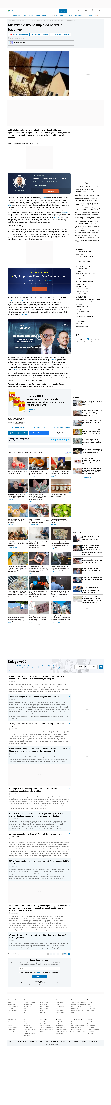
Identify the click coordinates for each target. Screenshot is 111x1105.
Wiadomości (11, 666)
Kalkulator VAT (80, 271)
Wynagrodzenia (28, 1004)
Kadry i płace (11, 1029)
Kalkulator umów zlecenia (83, 261)
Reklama (83, 1041)
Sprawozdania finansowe (77, 1010)
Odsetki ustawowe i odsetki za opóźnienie (88, 299)
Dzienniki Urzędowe (45, 1025)
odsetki (56, 217)
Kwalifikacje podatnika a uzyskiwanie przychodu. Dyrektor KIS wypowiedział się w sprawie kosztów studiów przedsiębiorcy (88, 199)
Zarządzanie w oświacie (30, 1029)
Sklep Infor (42, 1012)
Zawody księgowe (12, 1010)
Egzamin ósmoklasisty (29, 1033)
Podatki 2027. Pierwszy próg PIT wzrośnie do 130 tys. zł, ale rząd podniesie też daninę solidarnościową (87, 213)
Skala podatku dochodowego (78, 1031)
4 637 (64, 954)
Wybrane (96, 186)
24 (77, 339)
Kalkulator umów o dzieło (83, 264)
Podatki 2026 (78, 397)
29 (95, 339)
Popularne (80, 186)
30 (99, 339)
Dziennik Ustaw (44, 1021)
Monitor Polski (43, 1023)
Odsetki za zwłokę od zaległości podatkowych (85, 303)
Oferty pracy (90, 1033)
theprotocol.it (90, 1031)
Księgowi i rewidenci (14, 668)
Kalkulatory (82, 249)
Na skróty (90, 1019)
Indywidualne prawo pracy (30, 1002)
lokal (9, 205)
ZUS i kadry (51, 666)
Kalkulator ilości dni (81, 276)
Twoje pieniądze (61, 15)
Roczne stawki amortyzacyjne (84, 316)
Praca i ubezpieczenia (61, 1006)
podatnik (65, 212)
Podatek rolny (80, 319)
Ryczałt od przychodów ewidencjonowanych (82, 313)
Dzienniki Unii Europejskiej (46, 1027)
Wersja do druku (19, 427)
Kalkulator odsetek (60, 1027)
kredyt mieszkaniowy (15, 300)
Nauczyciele (27, 1025)
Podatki (26, 20)
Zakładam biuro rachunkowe (78, 1002)
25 (81, 339)
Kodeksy (42, 1031)
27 (88, 339)
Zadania (10, 1025)
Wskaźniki (82, 297)
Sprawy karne (43, 1004)
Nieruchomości (79, 15)
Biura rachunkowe (76, 1000)
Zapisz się (51, 191)
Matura (25, 1031)
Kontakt (75, 1041)
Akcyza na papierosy (82, 321)
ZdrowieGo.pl (90, 1021)
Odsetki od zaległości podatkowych (86, 273)
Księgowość (16, 15)
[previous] (48, 954)
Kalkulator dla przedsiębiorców (84, 256)
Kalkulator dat (80, 278)
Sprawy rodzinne (44, 1002)
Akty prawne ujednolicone (46, 1029)
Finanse (89, 1006)
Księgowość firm (12, 1000)
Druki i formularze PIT (82, 289)
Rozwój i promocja (12, 1027)
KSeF (97, 15)
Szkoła (25, 1023)
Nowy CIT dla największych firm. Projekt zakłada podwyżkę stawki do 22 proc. (86, 222)
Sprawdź (32, 411)
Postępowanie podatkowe (83, 286)
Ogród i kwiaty (91, 1010)
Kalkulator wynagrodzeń (83, 259)
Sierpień (91, 335)
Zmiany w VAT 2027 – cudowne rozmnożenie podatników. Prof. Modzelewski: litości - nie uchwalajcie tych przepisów (87, 190)
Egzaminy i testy (28, 1027)
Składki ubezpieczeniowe (77, 1025)
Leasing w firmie (60, 1010)
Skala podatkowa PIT (82, 306)
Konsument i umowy (45, 1006)
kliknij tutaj (48, 984)
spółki (54, 360)
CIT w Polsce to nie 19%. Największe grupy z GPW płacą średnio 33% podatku (87, 204)
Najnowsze (88, 186)
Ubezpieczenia (27, 1006)
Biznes (31, 15)
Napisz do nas (41, 427)
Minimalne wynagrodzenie (78, 1023)
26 (84, 339)
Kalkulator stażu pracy (61, 1029)
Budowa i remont (91, 1008)
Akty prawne (43, 1019)
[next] (69, 954)
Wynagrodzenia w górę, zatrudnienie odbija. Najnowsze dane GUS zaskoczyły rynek (87, 217)
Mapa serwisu (93, 1041)
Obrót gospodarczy (40, 666)
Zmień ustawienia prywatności (39, 1041)
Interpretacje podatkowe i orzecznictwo (40, 20)
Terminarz (82, 335)
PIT (44, 380)
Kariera (62, 1041)
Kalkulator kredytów (81, 268)
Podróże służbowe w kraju (78, 1021)
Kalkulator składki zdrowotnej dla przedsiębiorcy (85, 253)
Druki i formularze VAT (82, 291)
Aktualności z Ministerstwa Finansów (32, 668)
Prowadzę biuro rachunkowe (78, 1004)
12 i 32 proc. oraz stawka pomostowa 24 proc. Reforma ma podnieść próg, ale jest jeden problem (87, 195)
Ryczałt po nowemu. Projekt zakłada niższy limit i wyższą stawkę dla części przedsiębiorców (87, 227)
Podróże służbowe (76, 1027)
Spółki (57, 1004)
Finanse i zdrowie (60, 1012)
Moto (70, 15)
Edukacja (89, 15)
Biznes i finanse (60, 1002)
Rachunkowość (80, 284)
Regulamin (54, 1041)
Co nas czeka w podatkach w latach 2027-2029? (87, 241)
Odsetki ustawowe (76, 1029)
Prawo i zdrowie (44, 1014)
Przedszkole (27, 1021)
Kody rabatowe (91, 1025)
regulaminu (39, 972)
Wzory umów (90, 1027)
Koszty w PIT (79, 309)
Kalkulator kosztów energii (83, 266)
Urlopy (25, 1008)
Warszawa (49, 280)
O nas (9, 1041)
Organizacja (11, 1021)
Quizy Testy (79, 323)
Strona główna (11, 20)
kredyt (43, 198)
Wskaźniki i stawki (76, 1019)
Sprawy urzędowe (44, 1008)
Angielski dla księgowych (53, 668)
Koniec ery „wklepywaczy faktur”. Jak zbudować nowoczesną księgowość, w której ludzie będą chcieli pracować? (88, 236)
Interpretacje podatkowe (82, 326)
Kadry (24, 15)
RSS (69, 1041)
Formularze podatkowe (82, 293)
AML (72, 1012)
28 (91, 339)
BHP (25, 1010)
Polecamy (77, 532)
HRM (25, 1012)
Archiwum (89, 1023)
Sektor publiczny (41, 15)
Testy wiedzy (27, 1035)
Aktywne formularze (86, 282)
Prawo (51, 15)
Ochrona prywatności (20, 1041)
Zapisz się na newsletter (63, 427)
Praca (41, 1010)
